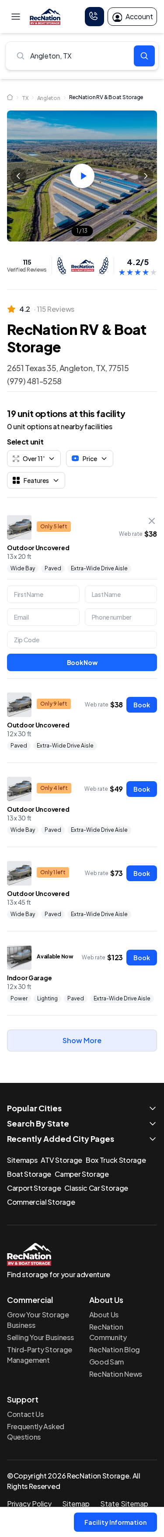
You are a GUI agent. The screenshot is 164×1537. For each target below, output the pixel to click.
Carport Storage (34, 1187)
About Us (104, 1314)
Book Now (82, 662)
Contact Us (25, 1414)
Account (139, 16)
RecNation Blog (114, 1349)
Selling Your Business (40, 1337)
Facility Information (115, 1522)
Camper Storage (82, 1174)
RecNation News (116, 1373)
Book (141, 705)
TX (25, 98)
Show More (82, 1040)
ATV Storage (61, 1160)
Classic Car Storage (96, 1187)
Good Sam (106, 1361)
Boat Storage (29, 1174)
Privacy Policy (29, 1503)
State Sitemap (124, 1503)
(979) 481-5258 (34, 381)
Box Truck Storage (116, 1160)
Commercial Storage (41, 1201)
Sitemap (76, 1503)
